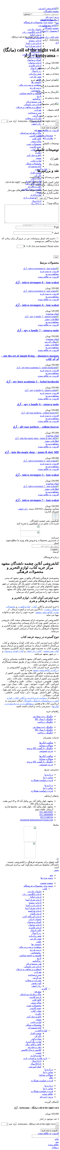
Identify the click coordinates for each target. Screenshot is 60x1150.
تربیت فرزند (35, 88)
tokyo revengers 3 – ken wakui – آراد (37, 474)
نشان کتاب (36, 1011)
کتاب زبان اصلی (34, 651)
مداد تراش (36, 1039)
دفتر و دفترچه (34, 186)
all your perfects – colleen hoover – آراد (36, 426)
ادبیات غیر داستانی (32, 104)
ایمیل (55, 233)
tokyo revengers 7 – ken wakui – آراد (37, 500)
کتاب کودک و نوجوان (14, 651)
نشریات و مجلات (33, 118)
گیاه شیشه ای (34, 166)
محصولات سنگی (33, 163)
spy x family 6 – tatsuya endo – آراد (38, 404)
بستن (56, 870)
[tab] (27, 135)
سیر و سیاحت (34, 113)
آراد (57, 42)
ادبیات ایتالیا (35, 897)
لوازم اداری (35, 195)
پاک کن (38, 175)
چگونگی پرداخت (45, 722)
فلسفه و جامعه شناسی (30, 93)
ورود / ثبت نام (46, 1097)
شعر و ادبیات (35, 74)
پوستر (38, 158)
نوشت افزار (35, 172)
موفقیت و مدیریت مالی (30, 85)
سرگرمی (36, 115)
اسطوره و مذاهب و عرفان (28, 107)
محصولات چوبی (33, 144)
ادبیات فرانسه (34, 911)
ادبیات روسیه (35, 40)
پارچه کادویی (35, 136)
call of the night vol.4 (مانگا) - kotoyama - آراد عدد (32, 121)
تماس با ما (48, 777)
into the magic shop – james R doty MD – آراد (32, 452)
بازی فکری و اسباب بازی (35, 197)
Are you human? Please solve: (44, 246)
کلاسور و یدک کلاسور (31, 1050)
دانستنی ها (36, 82)
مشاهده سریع (52, 274)
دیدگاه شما (53, 203)
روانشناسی (36, 90)
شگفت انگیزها (46, 742)
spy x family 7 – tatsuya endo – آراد (38, 330)
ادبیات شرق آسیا (33, 900)
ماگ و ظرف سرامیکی (30, 133)
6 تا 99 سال (35, 204)
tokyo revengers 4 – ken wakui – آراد (37, 305)
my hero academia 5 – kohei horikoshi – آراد (32, 381)
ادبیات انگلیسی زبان (31, 894)
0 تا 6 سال (36, 201)
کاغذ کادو (36, 138)
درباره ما (49, 774)
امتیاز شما (53, 198)
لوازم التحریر (41, 1030)
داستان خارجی (34, 891)
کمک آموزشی (34, 1066)
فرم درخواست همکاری (42, 780)
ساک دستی (36, 141)
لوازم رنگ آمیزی (33, 1041)
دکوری (38, 152)
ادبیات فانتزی (35, 65)
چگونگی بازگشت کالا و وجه (40, 748)
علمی (38, 941)
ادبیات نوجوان (34, 62)
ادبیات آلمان (35, 913)
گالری (44, 989)
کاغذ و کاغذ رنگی (33, 1044)
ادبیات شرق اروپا (33, 46)
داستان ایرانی (35, 919)
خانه (56, 37)
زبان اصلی (36, 124)
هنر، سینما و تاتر (33, 101)
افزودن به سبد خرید (50, 127)
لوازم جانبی (35, 161)
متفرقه (37, 991)
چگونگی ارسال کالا (44, 719)
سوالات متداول (46, 745)
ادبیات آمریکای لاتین (31, 916)
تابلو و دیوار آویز (34, 155)
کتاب (44, 26)
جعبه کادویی (35, 147)
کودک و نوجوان (34, 60)
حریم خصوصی (46, 751)
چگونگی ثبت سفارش (43, 716)
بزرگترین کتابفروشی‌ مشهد (46, 670)
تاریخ (39, 96)
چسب (38, 1052)
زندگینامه (36, 99)
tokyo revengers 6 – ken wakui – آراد (37, 282)
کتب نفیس (36, 983)
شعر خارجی (35, 76)
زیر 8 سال (36, 71)
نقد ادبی (37, 110)
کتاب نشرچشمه (51, 651)
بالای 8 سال (35, 68)
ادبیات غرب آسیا (33, 43)
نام (56, 227)
